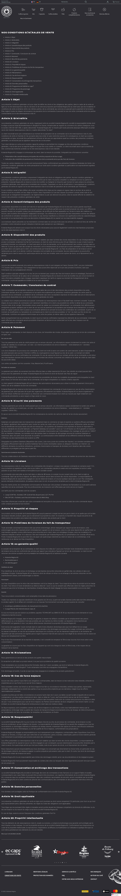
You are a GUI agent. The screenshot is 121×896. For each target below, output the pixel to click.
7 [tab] (66, 863)
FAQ (63, 875)
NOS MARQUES (96, 872)
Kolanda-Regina (11, 891)
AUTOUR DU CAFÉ (97, 875)
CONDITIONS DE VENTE (13, 875)
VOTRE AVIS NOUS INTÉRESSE (72, 879)
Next (119, 852)
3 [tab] (59, 863)
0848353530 (5, 2)
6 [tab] (64, 863)
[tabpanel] (13, 852)
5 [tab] (62, 863)
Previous (2, 852)
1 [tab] (55, 863)
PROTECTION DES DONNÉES (43, 875)
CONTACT (94, 879)
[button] (116, 895)
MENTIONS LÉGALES (40, 872)
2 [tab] (57, 863)
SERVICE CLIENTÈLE (69, 872)
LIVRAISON (8, 872)
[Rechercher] (85, 2)
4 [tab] (60, 863)
